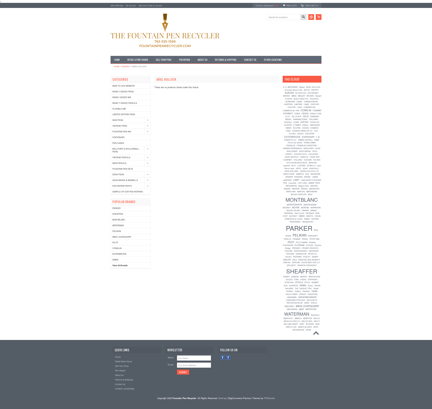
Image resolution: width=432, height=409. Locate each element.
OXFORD (315, 219)
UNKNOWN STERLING (295, 300)
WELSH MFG (307, 321)
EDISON (305, 128)
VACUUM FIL (312, 300)
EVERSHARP (308, 136)
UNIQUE (302, 294)
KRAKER (289, 177)
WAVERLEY (288, 318)
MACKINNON (291, 185)
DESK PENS (118, 174)
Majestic (287, 188)
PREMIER (296, 248)
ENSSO (300, 133)
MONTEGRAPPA (294, 204)
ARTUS (307, 90)
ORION (318, 216)
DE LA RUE (296, 116)
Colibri (299, 107)
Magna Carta (303, 185)
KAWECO (300, 174)
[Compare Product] (311, 17)
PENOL (305, 239)
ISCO (293, 165)
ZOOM (308, 329)
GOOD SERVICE (292, 157)
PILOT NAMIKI (302, 242)
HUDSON (308, 160)
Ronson (288, 256)
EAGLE (305, 125)
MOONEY (287, 207)
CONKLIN (117, 248)
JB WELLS (311, 165)
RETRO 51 (312, 254)
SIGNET (286, 276)
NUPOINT (293, 216)
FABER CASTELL (305, 139)
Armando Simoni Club (293, 90)
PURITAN (288, 251)
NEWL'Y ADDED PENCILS (124, 102)
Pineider (312, 242)
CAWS (306, 104)
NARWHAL (288, 213)
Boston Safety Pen (301, 98)
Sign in (141, 5)
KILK (307, 174)
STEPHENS (312, 279)
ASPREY (315, 90)
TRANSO (306, 291)
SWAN (115, 259)
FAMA (316, 140)
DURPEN (288, 125)
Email (170, 364)
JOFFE (298, 168)
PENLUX (287, 239)
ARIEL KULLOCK (313, 87)
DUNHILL (288, 122)
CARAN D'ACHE (311, 101)
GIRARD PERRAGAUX (292, 148)
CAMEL (299, 101)
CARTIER (298, 104)
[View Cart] (318, 17)
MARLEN (301, 191)
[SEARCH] (303, 17)
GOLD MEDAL (305, 151)
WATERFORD (311, 309)
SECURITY (291, 265)
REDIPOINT (314, 251)
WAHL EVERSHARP (121, 236)
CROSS (305, 113)
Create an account (154, 5)
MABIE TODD (314, 183)
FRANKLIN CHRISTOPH (307, 145)
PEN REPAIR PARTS (122, 185)
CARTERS (288, 104)
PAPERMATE (295, 221)
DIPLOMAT (313, 119)
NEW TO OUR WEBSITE (123, 85)
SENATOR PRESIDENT (307, 265)
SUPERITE (293, 285)
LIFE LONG (302, 183)
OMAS (302, 216)
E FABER (297, 125)
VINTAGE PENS (119, 125)
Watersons (315, 315)
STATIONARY (118, 137)
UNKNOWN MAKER (307, 297)
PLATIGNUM (288, 245)
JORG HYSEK (288, 174)
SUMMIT (315, 282)
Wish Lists (291, 5)
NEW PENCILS (119, 163)
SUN (286, 285)
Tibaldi (315, 288)
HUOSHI (316, 160)
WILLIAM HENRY (291, 324)
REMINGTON (301, 254)
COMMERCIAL (309, 107)
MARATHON (314, 188)
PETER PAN (314, 239)
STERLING (289, 282)
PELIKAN (116, 231)
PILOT (115, 242)
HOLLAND (298, 160)
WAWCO (298, 318)
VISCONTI (289, 306)
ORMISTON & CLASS (293, 219)
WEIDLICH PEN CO (292, 321)
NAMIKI (313, 210)
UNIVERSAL (312, 294)
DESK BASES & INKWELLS (125, 180)
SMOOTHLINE (314, 276)
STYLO (307, 282)
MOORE (296, 207)
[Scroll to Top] (317, 334)
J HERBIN (301, 165)
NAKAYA (305, 210)
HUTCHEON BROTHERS (296, 162)
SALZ (294, 259)
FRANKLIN (290, 145)
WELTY (317, 321)
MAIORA (314, 185)
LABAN (315, 177)
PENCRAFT (313, 235)
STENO (303, 279)
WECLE (317, 318)
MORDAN (305, 207)
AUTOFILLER (300, 93)
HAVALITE (304, 157)
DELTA (306, 116)
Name (170, 357)
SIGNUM (295, 276)
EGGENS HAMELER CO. (302, 130)
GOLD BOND (292, 151)
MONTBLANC (118, 219)
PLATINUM (299, 245)
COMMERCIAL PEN (291, 110)
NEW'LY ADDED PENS (123, 91)
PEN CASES (118, 142)
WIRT (302, 324)
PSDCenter (269, 398)
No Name (310, 213)
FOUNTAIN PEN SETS (122, 168)
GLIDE (317, 148)
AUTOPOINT (313, 93)
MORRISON (316, 207)
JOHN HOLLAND (291, 171)
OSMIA (307, 219)
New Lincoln (300, 213)
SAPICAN (296, 262)
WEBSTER (307, 318)
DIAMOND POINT (300, 119)
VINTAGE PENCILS (121, 157)
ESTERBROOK (119, 253)
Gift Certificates (117, 5)
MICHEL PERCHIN (298, 194)
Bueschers (314, 98)
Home (116, 66)
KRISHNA (298, 177)
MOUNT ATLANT (293, 210)
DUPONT (305, 122)
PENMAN (296, 239)
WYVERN (310, 324)
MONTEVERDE (310, 204)
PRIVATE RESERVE (310, 248)
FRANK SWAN (310, 142)
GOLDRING (313, 154)
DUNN (296, 122)
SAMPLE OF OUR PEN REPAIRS (127, 191)
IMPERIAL (313, 162)
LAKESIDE (287, 180)
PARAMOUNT (307, 221)
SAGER (315, 256)
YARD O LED (291, 327)
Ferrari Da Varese (295, 142)
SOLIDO (289, 279)
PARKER (116, 208)
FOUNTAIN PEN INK (121, 131)
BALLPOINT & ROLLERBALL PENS (125, 150)
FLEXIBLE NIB (119, 108)
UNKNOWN (291, 297)
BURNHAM (290, 101)
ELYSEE (292, 133)
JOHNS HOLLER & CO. (309, 171)
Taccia (310, 285)
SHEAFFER (117, 213)
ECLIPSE (297, 128)
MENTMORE (311, 191)
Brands (126, 66)
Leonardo (292, 183)
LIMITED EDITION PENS (123, 114)
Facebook (223, 357)
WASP (301, 309)
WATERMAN (118, 225)
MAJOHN (296, 188)
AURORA (289, 92)
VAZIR (306, 302)
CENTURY (314, 104)
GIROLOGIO (308, 148)
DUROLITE (314, 122)
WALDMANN (292, 309)
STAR (296, 279)
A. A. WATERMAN (290, 87)
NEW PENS (117, 119)
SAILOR (287, 259)
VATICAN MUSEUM (295, 302)
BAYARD (286, 96)
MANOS (304, 188)
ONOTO (309, 216)
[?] (304, 79)
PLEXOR (309, 245)
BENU (294, 95)
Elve (316, 130)
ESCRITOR (309, 133)
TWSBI (314, 291)
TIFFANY (289, 291)
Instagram (228, 357)
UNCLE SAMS (291, 294)
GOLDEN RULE (300, 154)
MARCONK (291, 191)
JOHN (305, 168)
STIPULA (299, 282)
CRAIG (297, 113)
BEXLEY (301, 95)
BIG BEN (310, 96)
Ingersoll (286, 165)
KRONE (307, 177)
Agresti (302, 87)
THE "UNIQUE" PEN (303, 288)
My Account (131, 5)
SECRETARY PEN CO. (310, 262)
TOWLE (298, 291)
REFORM (290, 254)
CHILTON (291, 107)
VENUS (314, 302)
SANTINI (286, 262)
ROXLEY (306, 256)
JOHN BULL (314, 168)
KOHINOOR (315, 174)
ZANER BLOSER (305, 327)
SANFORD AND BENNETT (309, 259)
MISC (310, 194)
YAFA (317, 324)
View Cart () (311, 5)
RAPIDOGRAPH (300, 251)
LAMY (296, 179)
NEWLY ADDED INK (121, 97)
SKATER (303, 276)
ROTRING (297, 256)
